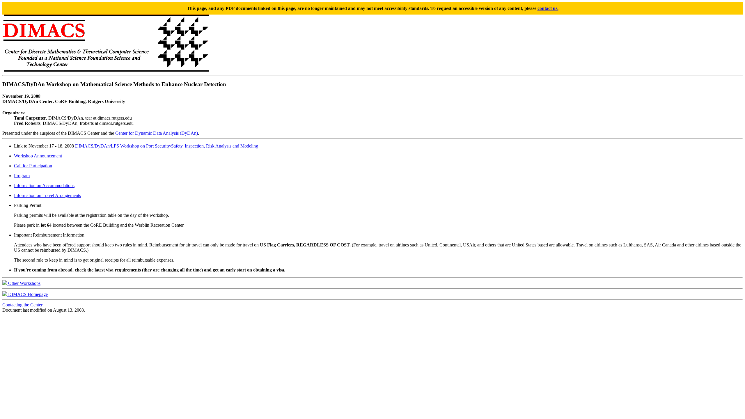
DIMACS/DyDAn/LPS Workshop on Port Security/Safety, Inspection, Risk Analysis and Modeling (166, 145)
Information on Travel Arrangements (47, 195)
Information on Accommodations (44, 185)
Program (22, 175)
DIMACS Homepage (27, 294)
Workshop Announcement (38, 155)
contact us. (548, 8)
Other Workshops (23, 283)
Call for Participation (33, 165)
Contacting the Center (22, 304)
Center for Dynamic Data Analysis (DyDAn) (156, 133)
